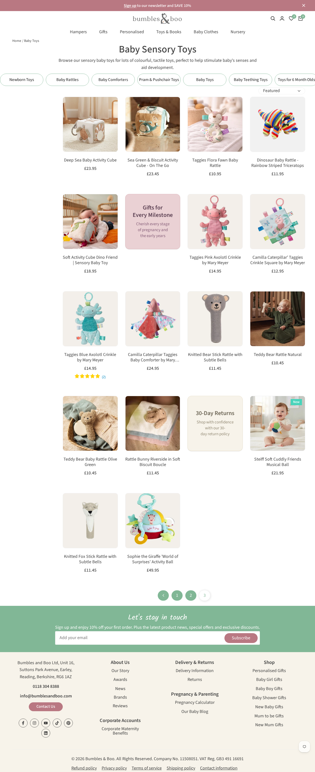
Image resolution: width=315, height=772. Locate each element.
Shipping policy (181, 768)
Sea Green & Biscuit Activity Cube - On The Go (152, 163)
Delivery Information (195, 671)
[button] (68, 105)
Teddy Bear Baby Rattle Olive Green (90, 462)
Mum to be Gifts (269, 716)
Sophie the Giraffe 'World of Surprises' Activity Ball (152, 559)
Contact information (218, 768)
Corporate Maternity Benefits (120, 731)
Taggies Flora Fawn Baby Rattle (215, 163)
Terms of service (147, 768)
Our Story (120, 671)
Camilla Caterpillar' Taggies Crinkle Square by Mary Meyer (277, 260)
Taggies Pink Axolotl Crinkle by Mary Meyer (215, 260)
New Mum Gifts (269, 725)
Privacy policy (114, 768)
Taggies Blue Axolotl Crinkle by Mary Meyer (90, 357)
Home (16, 40)
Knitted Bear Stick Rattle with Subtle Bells (215, 357)
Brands (120, 697)
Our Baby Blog (194, 712)
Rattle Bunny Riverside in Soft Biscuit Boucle (152, 462)
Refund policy (84, 768)
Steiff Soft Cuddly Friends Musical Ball (277, 462)
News (120, 689)
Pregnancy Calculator (195, 703)
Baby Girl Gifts (269, 680)
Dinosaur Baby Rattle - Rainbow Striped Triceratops (277, 163)
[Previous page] (163, 595)
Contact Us (45, 706)
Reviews (120, 706)
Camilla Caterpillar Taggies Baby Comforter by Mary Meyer (152, 357)
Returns (195, 680)
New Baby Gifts (269, 707)
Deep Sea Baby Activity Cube (90, 160)
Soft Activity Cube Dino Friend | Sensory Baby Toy (90, 260)
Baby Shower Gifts (269, 698)
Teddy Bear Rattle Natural (278, 354)
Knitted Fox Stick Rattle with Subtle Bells (90, 559)
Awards (120, 680)
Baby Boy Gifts (269, 689)
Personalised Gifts (269, 671)
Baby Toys (31, 40)
